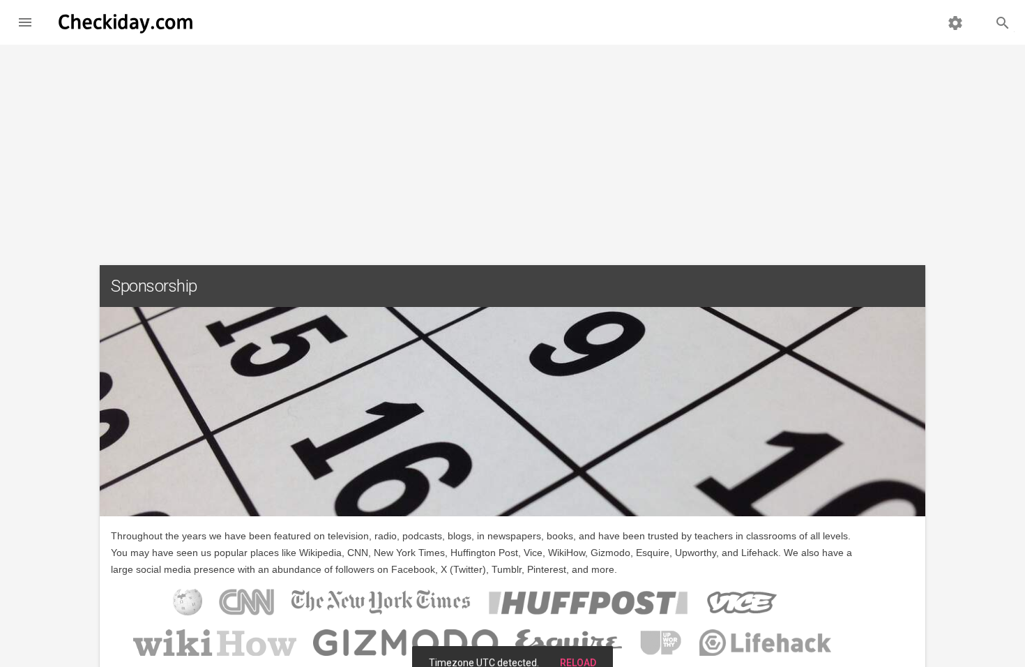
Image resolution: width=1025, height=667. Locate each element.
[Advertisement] (512, 149)
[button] (25, 22)
